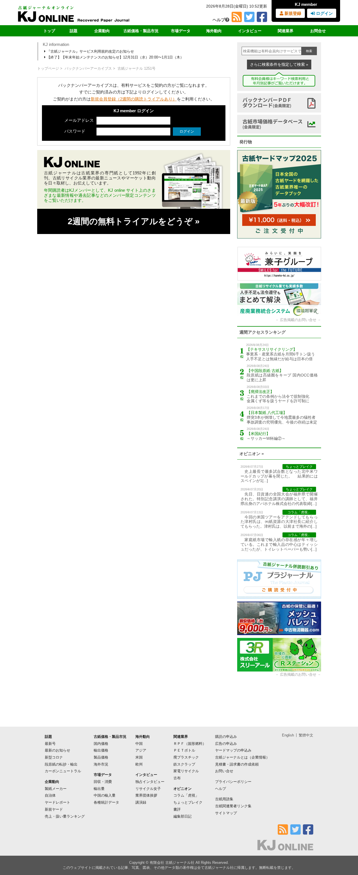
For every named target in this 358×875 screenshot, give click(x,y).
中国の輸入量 (105, 795)
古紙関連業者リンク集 (233, 806)
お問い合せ (224, 771)
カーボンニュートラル (63, 771)
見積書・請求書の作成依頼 (237, 764)
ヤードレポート (57, 802)
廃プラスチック (186, 757)
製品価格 (101, 757)
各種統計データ (106, 802)
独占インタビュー (149, 782)
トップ (49, 31)
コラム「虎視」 (186, 795)
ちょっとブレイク (187, 802)
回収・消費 (103, 782)
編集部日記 (182, 816)
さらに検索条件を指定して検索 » (279, 64)
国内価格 (101, 743)
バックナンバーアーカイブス (88, 68)
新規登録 (292, 13)
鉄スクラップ (184, 764)
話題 (73, 31)
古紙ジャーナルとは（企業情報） (242, 757)
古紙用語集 (224, 799)
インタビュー (250, 31)
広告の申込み (226, 743)
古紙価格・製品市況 (141, 31)
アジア (140, 750)
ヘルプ (219, 20)
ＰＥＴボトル (184, 750)
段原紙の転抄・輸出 (61, 764)
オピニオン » (251, 453)
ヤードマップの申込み (233, 750)
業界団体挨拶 (146, 795)
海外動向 (214, 31)
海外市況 (101, 764)
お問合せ (318, 31)
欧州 (139, 764)
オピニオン (182, 789)
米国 (139, 757)
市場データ (180, 31)
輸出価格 (101, 750)
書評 (177, 809)
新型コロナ (54, 757)
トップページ (48, 68)
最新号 (50, 743)
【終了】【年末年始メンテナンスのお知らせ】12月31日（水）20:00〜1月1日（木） (115, 57)
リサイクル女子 (148, 789)
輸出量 (99, 789)
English (288, 735)
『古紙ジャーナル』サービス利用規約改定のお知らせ (90, 51)
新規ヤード (54, 809)
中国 (139, 743)
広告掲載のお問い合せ (298, 320)
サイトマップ (226, 813)
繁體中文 (306, 735)
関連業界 (285, 31)
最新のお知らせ (57, 750)
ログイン (324, 13)
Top (345, 852)
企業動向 (102, 31)
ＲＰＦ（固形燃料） (189, 743)
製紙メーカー (56, 789)
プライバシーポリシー (233, 782)
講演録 (140, 802)
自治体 (50, 795)
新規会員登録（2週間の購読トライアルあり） (134, 99)
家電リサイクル (186, 771)
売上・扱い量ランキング (65, 816)
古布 (177, 778)
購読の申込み (226, 736)
